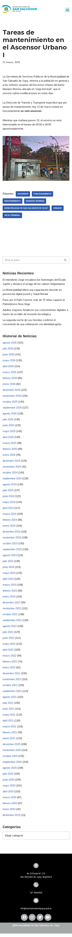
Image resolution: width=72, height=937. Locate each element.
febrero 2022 (10, 661)
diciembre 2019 (11, 815)
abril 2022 (8, 649)
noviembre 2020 (12, 750)
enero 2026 (9, 383)
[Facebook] (24, 917)
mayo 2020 (9, 785)
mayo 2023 (9, 572)
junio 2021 (8, 708)
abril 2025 (8, 437)
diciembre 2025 (11, 389)
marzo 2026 (9, 372)
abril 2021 (8, 720)
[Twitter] (40, 917)
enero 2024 (9, 525)
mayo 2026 (9, 360)
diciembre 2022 (11, 602)
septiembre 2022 (12, 620)
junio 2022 (8, 637)
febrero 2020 (10, 803)
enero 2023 (9, 596)
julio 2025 (8, 419)
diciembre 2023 (11, 531)
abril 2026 (8, 366)
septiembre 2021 (12, 691)
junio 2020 (8, 779)
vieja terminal (12, 215)
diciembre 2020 (11, 744)
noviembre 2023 (12, 537)
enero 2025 (9, 454)
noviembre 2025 (12, 395)
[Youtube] (47, 917)
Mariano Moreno (35, 201)
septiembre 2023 (12, 549)
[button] (67, 10)
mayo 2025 (9, 431)
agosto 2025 (10, 413)
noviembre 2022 (12, 608)
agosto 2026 (10, 342)
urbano (57, 208)
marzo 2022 (9, 655)
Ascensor (22, 194)
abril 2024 (8, 507)
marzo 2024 (9, 513)
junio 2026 (8, 354)
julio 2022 (8, 631)
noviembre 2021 (12, 679)
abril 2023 (8, 578)
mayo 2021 (9, 714)
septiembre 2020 (12, 761)
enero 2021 (9, 738)
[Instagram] (32, 917)
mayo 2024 (9, 502)
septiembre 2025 (12, 407)
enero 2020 (9, 809)
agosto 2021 (10, 696)
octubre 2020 (10, 755)
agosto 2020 (10, 767)
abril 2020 (8, 791)
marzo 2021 (9, 726)
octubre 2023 (10, 543)
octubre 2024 (10, 472)
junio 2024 (8, 496)
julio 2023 (8, 561)
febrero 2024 (10, 519)
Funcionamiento (42, 194)
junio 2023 (8, 566)
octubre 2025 (10, 401)
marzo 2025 (9, 442)
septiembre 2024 (12, 478)
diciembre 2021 (11, 673)
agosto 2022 (10, 626)
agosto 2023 (10, 555)
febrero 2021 (10, 732)
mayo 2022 (9, 643)
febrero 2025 (10, 448)
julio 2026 (8, 348)
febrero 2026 (10, 378)
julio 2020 (8, 773)
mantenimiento (12, 201)
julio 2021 (8, 702)
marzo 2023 (9, 584)
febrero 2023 (10, 590)
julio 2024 (8, 490)
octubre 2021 (10, 685)
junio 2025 (8, 425)
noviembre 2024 (12, 466)
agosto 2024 (10, 484)
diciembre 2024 (11, 460)
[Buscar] (65, 259)
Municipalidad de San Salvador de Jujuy (26, 208)
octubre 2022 (10, 614)
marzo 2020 (9, 797)
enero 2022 (9, 667)
